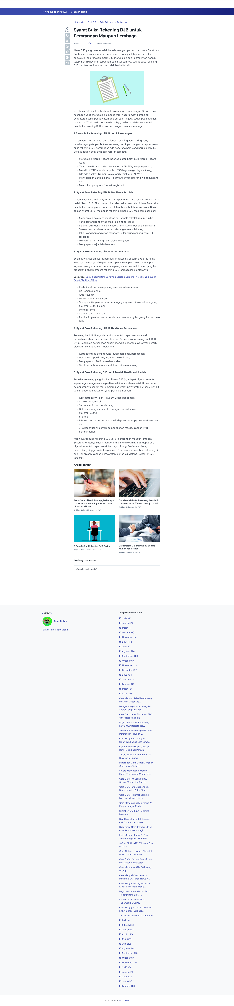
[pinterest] (67, 57)
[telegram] (67, 51)
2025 (126, 967)
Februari (127, 684)
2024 (127, 925)
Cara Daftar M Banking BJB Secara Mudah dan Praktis (137, 547)
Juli (125, 646)
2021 (127, 641)
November (128, 637)
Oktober (127, 632)
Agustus (128, 651)
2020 (126, 618)
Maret (126, 627)
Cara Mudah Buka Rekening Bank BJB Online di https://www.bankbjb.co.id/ (139, 502)
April (126, 693)
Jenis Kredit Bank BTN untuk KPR (136, 915)
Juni (126, 943)
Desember (129, 670)
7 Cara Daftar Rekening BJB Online (92, 546)
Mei (125, 920)
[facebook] (67, 35)
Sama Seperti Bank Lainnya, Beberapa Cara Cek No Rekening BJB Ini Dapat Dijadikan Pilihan (94, 503)
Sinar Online (60, 621)
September (129, 656)
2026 (127, 976)
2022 (127, 674)
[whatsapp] (67, 46)
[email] (67, 62)
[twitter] (67, 40)
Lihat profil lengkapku (56, 629)
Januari (127, 623)
